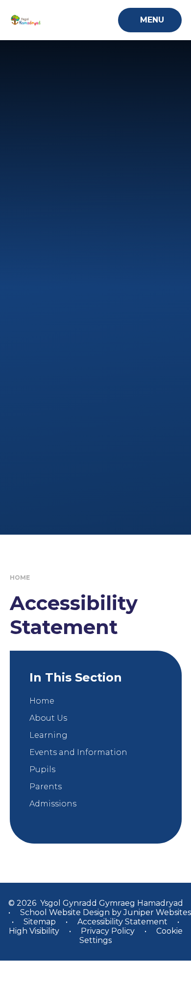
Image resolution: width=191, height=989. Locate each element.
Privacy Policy (108, 931)
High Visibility (34, 931)
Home (20, 577)
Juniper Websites (156, 912)
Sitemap (40, 921)
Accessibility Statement (122, 921)
